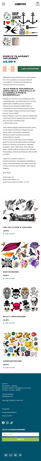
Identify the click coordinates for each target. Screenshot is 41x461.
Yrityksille (5, 409)
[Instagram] (7, 422)
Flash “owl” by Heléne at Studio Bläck (17, 227)
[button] (9, 234)
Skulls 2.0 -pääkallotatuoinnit (14, 316)
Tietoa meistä (7, 416)
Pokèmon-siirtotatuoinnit (12, 361)
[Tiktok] (11, 422)
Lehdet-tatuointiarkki (11, 272)
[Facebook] (3, 422)
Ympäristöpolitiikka (9, 412)
